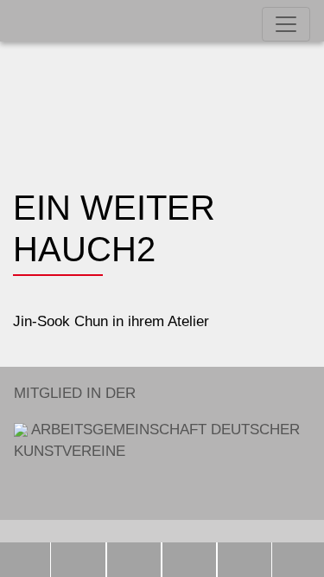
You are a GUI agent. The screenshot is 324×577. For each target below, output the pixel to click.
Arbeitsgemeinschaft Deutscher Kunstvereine (157, 422)
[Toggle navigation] (286, 24)
